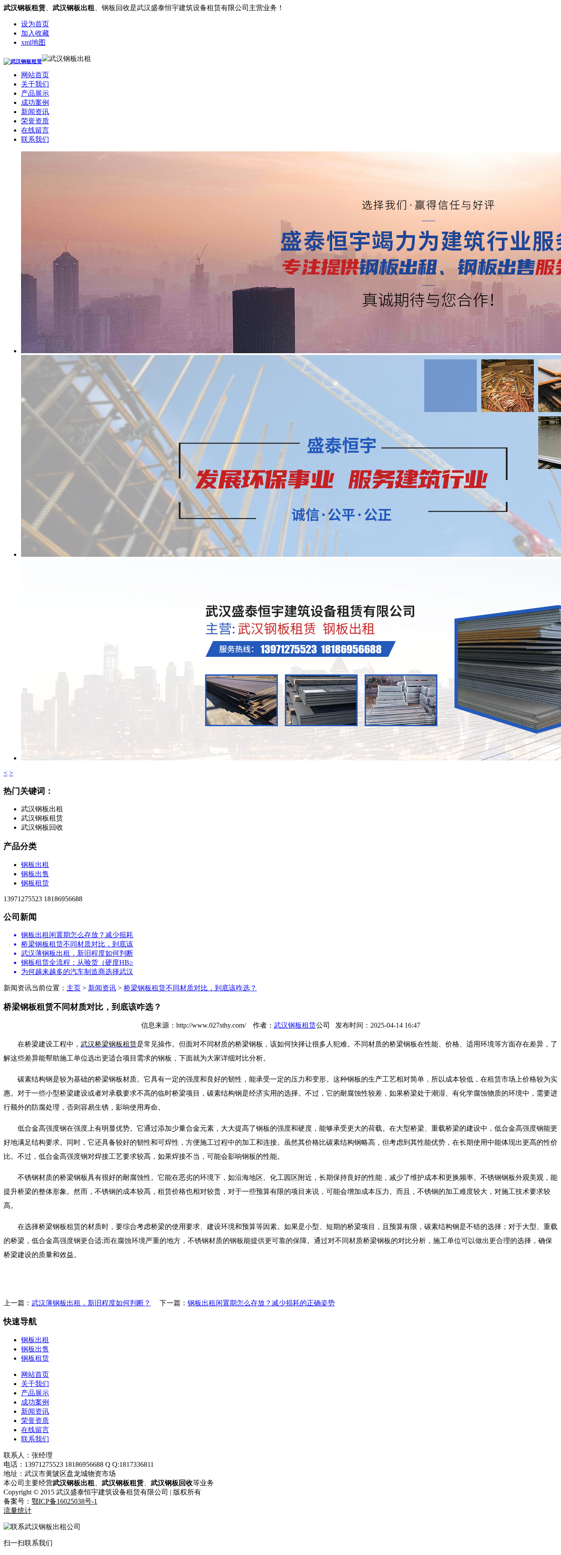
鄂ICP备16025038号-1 (64, 1501)
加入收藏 (35, 33)
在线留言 (35, 130)
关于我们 (35, 84)
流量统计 (18, 1510)
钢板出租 (35, 864)
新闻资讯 (35, 111)
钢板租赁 (35, 883)
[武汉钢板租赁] (23, 61)
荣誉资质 (35, 121)
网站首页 (35, 75)
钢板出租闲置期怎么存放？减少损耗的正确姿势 (261, 1303)
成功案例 (35, 102)
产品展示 (35, 93)
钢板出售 (35, 874)
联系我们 (35, 139)
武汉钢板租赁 (295, 1025)
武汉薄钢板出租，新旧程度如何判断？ (91, 1303)
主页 (74, 988)
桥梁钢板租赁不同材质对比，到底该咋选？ (190, 988)
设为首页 (35, 24)
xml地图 (33, 42)
